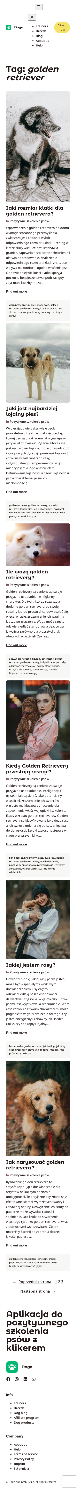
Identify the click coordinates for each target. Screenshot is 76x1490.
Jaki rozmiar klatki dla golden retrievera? (34, 210)
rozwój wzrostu (45, 865)
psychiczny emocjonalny (22, 865)
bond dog (14, 857)
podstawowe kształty (21, 1262)
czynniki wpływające (32, 857)
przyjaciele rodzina (38, 1049)
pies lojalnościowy (55, 512)
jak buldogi (49, 1046)
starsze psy (24, 312)
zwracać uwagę (28, 673)
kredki (52, 1258)
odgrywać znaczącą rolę (22, 666)
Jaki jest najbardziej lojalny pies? (31, 411)
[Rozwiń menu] (38, 7)
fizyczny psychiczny (43, 658)
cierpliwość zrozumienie (22, 305)
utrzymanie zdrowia (20, 669)
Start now (62, 27)
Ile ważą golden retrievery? (27, 574)
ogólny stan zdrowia (48, 666)
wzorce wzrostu (31, 868)
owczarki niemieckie (32, 512)
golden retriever (18, 505)
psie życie (14, 516)
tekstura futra (17, 1266)
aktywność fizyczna (20, 658)
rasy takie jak (23, 1053)
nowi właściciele (49, 861)
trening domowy (41, 312)
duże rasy (49, 857)
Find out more (16, 291)
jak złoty (60, 1046)
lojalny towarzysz (43, 509)
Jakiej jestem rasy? (30, 965)
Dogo (18, 27)
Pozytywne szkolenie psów (29, 221)
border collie (16, 1046)
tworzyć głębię (34, 1266)
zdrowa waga (40, 669)
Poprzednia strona (32, 1281)
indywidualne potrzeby (53, 662)
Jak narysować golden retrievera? (35, 1165)
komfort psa (47, 308)
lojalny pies (26, 509)
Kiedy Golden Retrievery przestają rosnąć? (37, 768)
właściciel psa (28, 516)
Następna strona (38, 1291)
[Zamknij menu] (32, 17)
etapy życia (43, 305)
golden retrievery (29, 308)
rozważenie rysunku (45, 1262)
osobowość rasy (18, 1049)
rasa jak (54, 1049)
